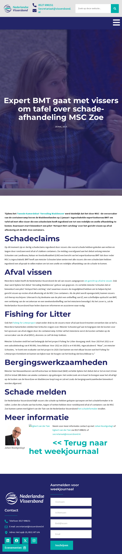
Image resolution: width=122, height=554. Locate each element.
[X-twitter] (25, 540)
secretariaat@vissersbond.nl (66, 434)
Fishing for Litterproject (24, 322)
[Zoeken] (115, 8)
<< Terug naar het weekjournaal (68, 447)
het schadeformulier (88, 408)
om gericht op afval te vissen (98, 280)
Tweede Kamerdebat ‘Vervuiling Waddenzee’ (40, 213)
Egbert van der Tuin (62, 430)
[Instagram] (34, 540)
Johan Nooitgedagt (104, 426)
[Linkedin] (8, 540)
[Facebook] (16, 540)
